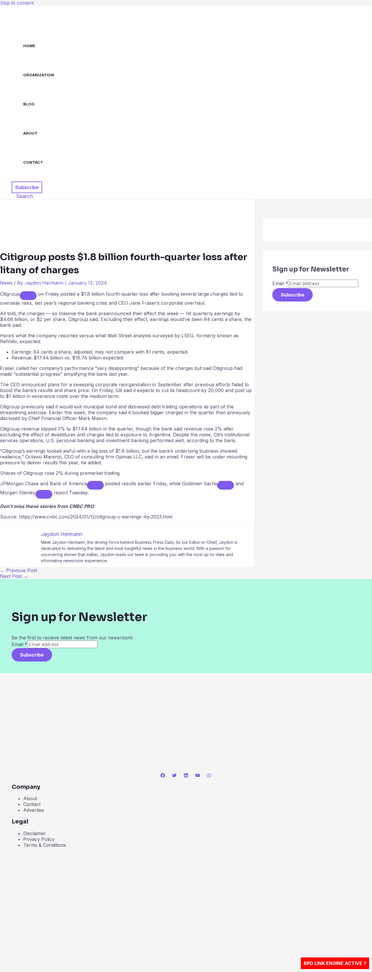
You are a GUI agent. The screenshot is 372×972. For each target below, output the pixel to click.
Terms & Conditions (44, 845)
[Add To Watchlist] (28, 295)
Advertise (33, 810)
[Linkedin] (186, 776)
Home (29, 45)
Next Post (14, 576)
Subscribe (292, 295)
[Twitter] (174, 776)
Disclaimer (34, 833)
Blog (29, 104)
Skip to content (17, 3)
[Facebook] (162, 776)
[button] (27, 187)
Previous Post (18, 570)
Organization (38, 75)
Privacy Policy (39, 839)
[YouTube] (197, 776)
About (30, 133)
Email (280, 283)
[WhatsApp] (209, 776)
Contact (33, 162)
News (6, 283)
